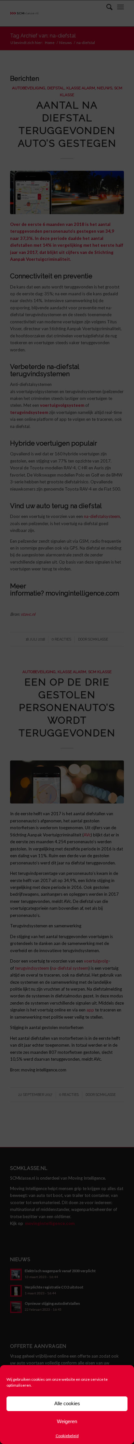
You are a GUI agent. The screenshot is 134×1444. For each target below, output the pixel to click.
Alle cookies (67, 1403)
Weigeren (67, 1421)
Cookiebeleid (67, 1435)
